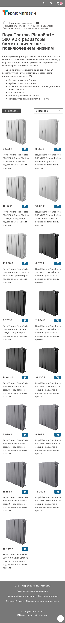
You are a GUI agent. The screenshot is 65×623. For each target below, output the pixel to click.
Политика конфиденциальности (42, 601)
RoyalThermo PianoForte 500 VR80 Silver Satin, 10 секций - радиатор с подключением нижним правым (48, 504)
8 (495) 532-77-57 (34, 611)
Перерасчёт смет (15, 601)
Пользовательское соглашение (32, 591)
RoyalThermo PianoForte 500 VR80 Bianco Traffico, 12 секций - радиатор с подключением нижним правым (16, 275)
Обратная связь (30, 585)
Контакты (45, 585)
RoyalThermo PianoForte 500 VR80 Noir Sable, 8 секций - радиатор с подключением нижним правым (48, 333)
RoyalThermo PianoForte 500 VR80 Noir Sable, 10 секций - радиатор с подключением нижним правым (15, 390)
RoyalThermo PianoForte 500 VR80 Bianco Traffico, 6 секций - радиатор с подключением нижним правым (48, 161)
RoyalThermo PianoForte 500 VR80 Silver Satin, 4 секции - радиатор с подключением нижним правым (15, 447)
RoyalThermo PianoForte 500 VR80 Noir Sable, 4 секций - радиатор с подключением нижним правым (48, 275)
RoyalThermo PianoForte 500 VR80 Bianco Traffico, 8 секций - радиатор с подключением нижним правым (16, 218)
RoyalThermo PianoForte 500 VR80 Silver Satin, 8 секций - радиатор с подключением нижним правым (15, 504)
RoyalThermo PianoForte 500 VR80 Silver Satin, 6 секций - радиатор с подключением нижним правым (48, 447)
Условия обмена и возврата (21, 596)
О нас (18, 585)
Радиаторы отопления (20, 23)
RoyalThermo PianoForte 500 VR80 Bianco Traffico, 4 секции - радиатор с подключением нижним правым (16, 161)
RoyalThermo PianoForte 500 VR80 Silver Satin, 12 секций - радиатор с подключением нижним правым (15, 561)
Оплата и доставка (48, 596)
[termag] (19, 11)
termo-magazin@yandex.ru (33, 615)
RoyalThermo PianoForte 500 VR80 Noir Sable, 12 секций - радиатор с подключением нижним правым (48, 390)
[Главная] (4, 23)
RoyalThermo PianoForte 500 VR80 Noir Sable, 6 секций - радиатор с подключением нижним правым (15, 333)
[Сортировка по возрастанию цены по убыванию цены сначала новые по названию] (48, 110)
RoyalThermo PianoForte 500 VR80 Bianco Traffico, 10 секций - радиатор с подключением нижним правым (48, 218)
